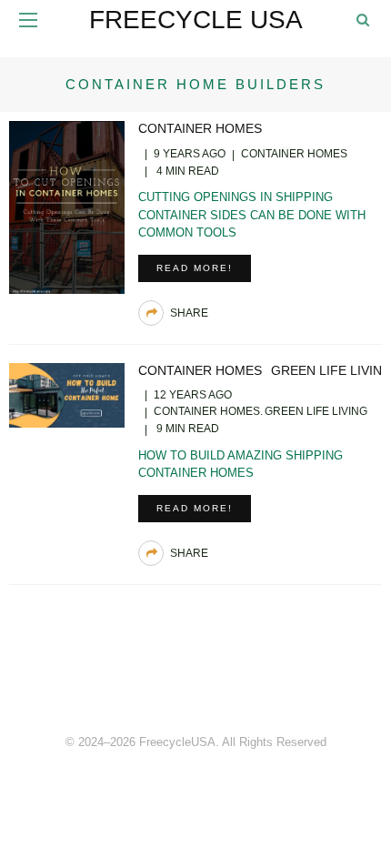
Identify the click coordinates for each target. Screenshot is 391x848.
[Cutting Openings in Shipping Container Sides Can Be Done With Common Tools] (67, 206)
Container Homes (200, 128)
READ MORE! (194, 268)
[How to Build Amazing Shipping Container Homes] (67, 393)
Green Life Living (316, 411)
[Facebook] (155, 679)
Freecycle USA (196, 19)
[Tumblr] (235, 679)
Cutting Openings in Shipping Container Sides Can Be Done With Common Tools (252, 214)
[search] (362, 19)
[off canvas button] (28, 20)
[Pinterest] (195, 679)
